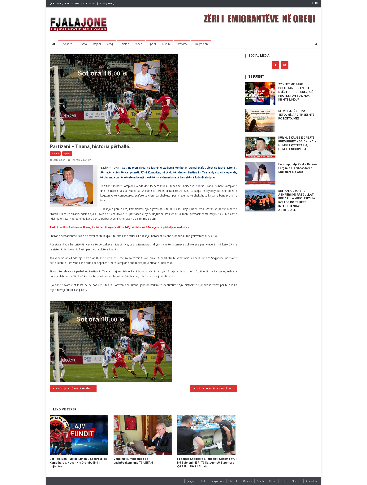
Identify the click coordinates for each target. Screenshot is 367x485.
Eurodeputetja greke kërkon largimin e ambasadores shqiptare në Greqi (297, 168)
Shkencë (296, 481)
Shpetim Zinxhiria (81, 160)
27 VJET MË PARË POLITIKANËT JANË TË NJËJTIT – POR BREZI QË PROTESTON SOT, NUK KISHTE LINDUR (295, 92)
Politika (261, 481)
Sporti (152, 43)
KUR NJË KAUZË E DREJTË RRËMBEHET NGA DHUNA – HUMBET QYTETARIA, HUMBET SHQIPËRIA (297, 143)
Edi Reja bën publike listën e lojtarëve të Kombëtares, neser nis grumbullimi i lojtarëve (78, 462)
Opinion (124, 43)
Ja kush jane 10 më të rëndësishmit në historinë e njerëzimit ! (76, 388)
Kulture (166, 43)
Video (138, 43)
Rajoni (97, 43)
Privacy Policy (107, 3)
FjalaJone (191, 481)
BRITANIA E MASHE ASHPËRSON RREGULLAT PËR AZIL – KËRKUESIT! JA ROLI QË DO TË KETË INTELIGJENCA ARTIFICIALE (296, 200)
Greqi (110, 43)
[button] (73, 186)
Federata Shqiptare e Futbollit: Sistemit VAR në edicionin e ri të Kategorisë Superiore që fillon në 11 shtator (207, 462)
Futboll (55, 153)
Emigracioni (201, 43)
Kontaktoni (89, 3)
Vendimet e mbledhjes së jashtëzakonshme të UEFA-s (134, 460)
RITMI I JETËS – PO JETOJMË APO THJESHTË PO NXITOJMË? (296, 114)
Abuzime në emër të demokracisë (214, 388)
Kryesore (66, 43)
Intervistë (182, 43)
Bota (84, 43)
